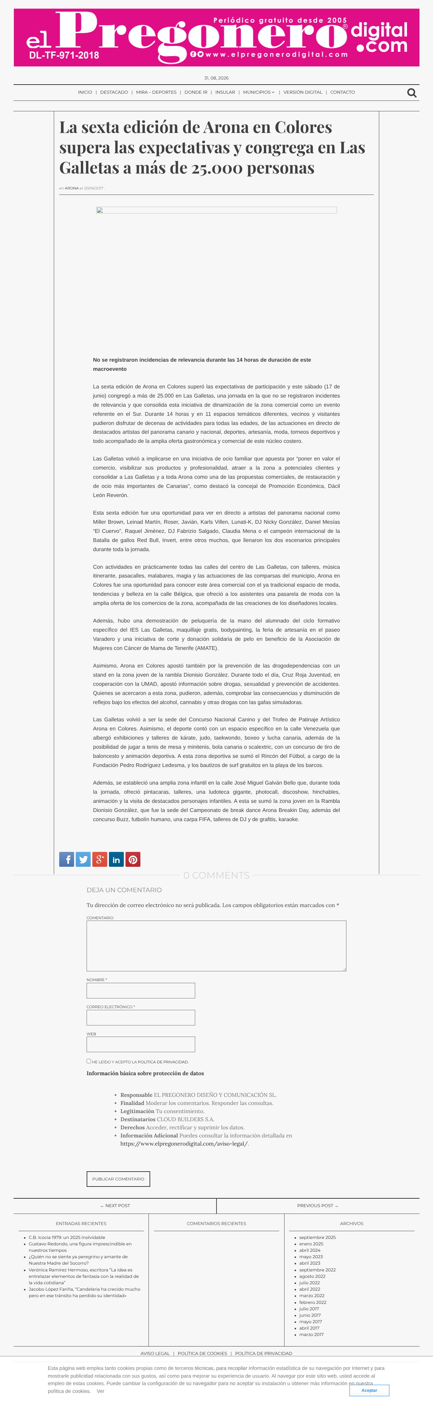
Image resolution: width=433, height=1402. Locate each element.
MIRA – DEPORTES (156, 92)
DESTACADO (114, 92)
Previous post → (318, 1205)
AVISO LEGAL (155, 1353)
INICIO (85, 92)
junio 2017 (310, 1315)
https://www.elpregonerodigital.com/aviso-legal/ (184, 1143)
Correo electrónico (111, 1007)
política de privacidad (163, 1062)
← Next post (115, 1205)
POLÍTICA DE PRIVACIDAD (263, 1353)
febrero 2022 (312, 1302)
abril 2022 (309, 1289)
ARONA (72, 188)
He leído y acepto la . (140, 1062)
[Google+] (99, 859)
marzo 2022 (311, 1295)
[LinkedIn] (116, 859)
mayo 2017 (310, 1322)
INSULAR (225, 92)
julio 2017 (309, 1309)
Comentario (100, 918)
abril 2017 (309, 1328)
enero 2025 (311, 1244)
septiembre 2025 (317, 1237)
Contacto (343, 92)
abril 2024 (310, 1250)
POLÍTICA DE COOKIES (202, 1353)
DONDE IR (196, 92)
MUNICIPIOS (257, 92)
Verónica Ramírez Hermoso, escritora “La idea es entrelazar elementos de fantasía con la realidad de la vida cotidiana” (84, 1277)
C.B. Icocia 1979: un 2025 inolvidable (67, 1237)
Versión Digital (302, 92)
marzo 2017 (311, 1334)
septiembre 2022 (317, 1270)
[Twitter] (83, 859)
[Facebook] (66, 859)
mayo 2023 (311, 1257)
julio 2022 (309, 1283)
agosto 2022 (312, 1276)
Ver (101, 1391)
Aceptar (369, 1390)
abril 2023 (309, 1263)
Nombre (97, 980)
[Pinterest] (133, 859)
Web (91, 1034)
